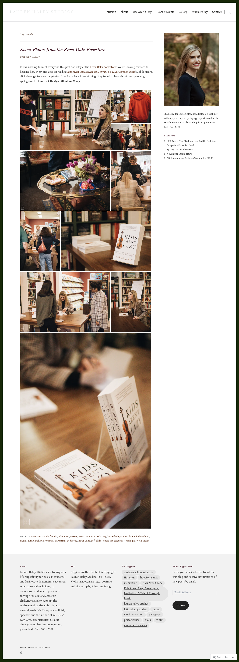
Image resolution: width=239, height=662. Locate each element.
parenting (60, 540)
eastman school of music (138, 572)
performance (131, 620)
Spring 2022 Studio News (180, 149)
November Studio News (179, 154)
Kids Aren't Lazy (97, 536)
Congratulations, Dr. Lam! (180, 145)
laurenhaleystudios (117, 536)
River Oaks (84, 540)
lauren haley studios (136, 603)
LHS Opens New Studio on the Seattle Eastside (191, 141)
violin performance (135, 625)
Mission (111, 12)
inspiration (130, 583)
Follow (181, 605)
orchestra (48, 540)
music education (133, 614)
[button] (65, 119)
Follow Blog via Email (183, 566)
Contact (217, 12)
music (23, 540)
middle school (141, 536)
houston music (149, 577)
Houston (83, 536)
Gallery (183, 12)
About (124, 12)
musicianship (34, 540)
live (131, 536)
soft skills (96, 540)
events (73, 536)
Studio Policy (200, 12)
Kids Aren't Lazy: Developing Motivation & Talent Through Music (142, 593)
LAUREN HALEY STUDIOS (38, 647)
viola (139, 540)
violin (146, 540)
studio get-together (113, 540)
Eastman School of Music (43, 536)
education (63, 536)
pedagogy (72, 540)
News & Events (165, 12)
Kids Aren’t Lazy (142, 12)
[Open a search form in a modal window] (227, 12)
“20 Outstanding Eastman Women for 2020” (190, 158)
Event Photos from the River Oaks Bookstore (62, 49)
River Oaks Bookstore (103, 67)
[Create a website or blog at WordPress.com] (35, 652)
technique (130, 540)
